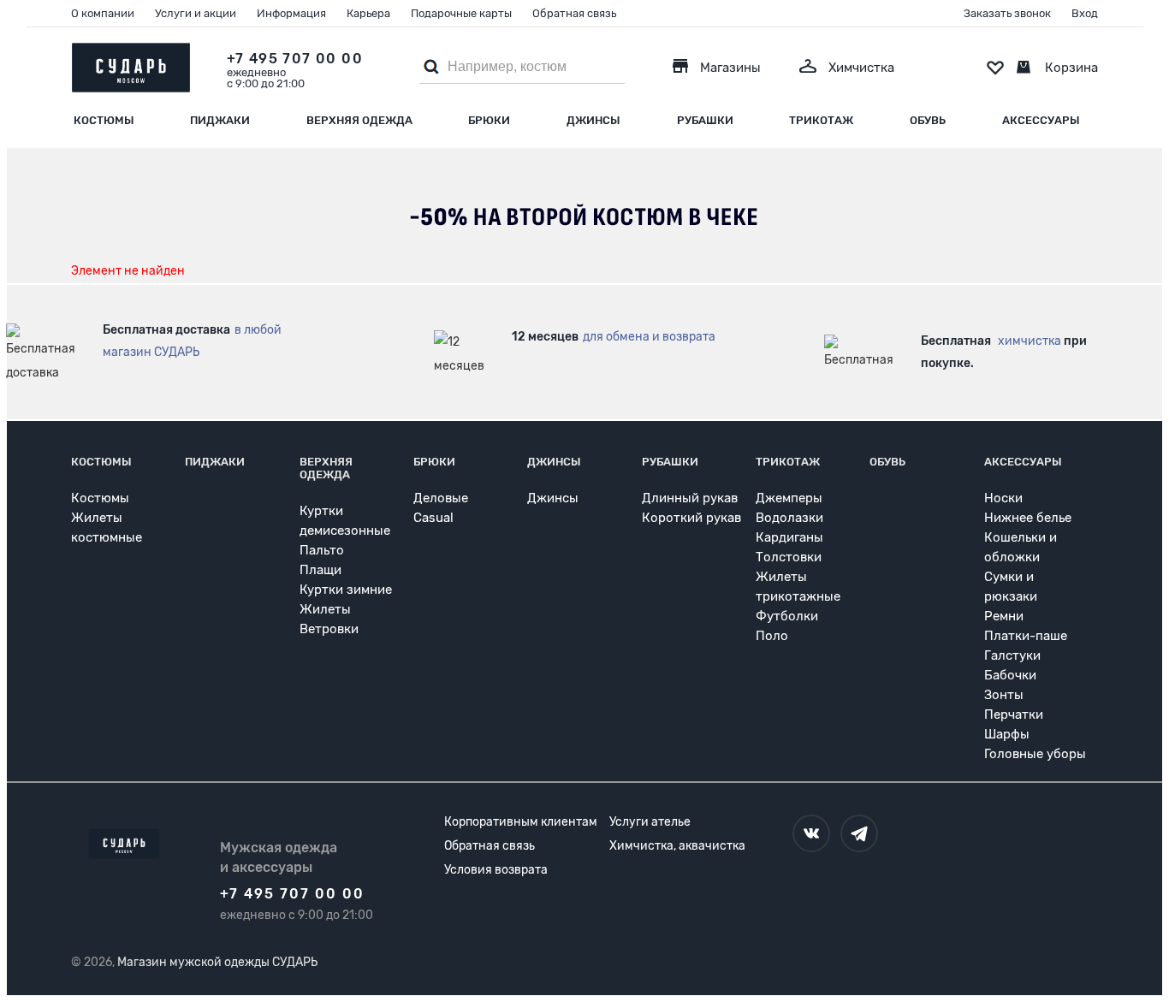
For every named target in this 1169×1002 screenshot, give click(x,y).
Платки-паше (1025, 635)
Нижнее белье (1027, 517)
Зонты (1004, 695)
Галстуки (1012, 655)
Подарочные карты (461, 13)
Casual (433, 517)
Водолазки (789, 517)
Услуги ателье (650, 822)
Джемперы (789, 498)
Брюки (489, 120)
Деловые (440, 498)
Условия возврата (496, 870)
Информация (291, 13)
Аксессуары (1041, 120)
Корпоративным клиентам (520, 822)
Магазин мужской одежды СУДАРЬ (217, 962)
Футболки (787, 616)
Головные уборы (1035, 754)
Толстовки (789, 557)
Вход (1084, 13)
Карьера (368, 13)
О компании (102, 13)
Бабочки (1010, 675)
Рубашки (705, 120)
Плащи (320, 570)
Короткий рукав (691, 517)
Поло (772, 635)
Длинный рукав (690, 498)
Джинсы (593, 120)
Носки (1003, 498)
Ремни (1004, 616)
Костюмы (104, 120)
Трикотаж (821, 120)
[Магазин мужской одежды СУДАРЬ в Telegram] (859, 833)
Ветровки (329, 629)
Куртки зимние (346, 589)
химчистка (1029, 341)
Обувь (928, 120)
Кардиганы (789, 537)
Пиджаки (220, 120)
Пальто (322, 550)
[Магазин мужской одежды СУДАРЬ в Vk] (811, 833)
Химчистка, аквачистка (677, 846)
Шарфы (1007, 734)
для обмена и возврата (649, 336)
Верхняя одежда (359, 120)
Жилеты (325, 609)
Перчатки (1013, 714)
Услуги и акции (195, 13)
